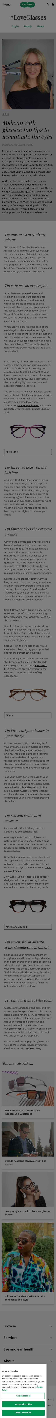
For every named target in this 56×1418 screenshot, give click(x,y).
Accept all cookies (23, 1404)
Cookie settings (23, 1396)
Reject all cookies (23, 1413)
